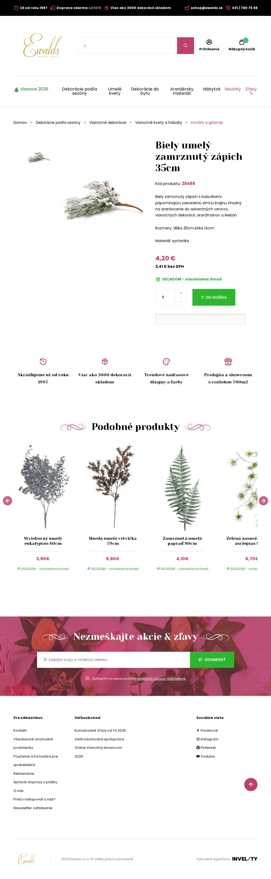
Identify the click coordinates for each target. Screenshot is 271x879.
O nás (18, 790)
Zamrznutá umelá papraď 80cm (182, 541)
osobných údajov (151, 678)
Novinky (233, 89)
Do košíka (216, 297)
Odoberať (215, 660)
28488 (188, 183)
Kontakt (19, 730)
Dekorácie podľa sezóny (79, 91)
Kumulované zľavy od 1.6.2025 (100, 730)
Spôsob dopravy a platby (35, 782)
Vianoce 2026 (34, 89)
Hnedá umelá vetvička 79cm (113, 541)
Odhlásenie (176, 678)
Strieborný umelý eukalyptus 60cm (43, 541)
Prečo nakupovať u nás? (34, 799)
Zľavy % (251, 91)
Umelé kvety (114, 91)
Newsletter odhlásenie (32, 807)
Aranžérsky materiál (181, 91)
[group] (48, 510)
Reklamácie (23, 773)
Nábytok (212, 89)
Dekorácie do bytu (145, 91)
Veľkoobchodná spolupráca (99, 739)
